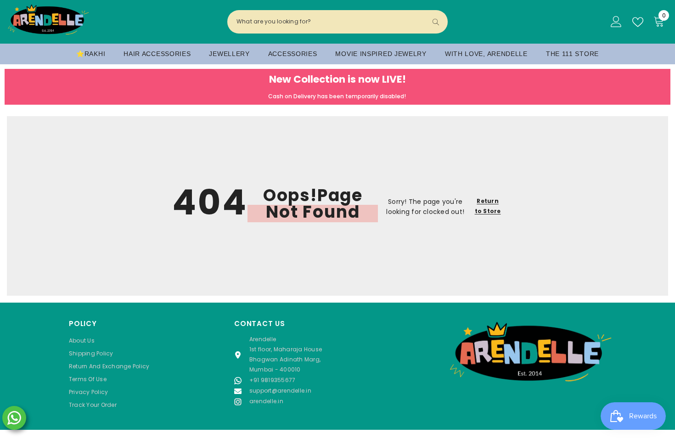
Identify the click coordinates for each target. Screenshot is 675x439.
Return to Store (488, 206)
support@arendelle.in (280, 390)
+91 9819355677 (272, 380)
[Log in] (616, 22)
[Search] (337, 22)
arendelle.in (266, 401)
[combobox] (330, 21)
